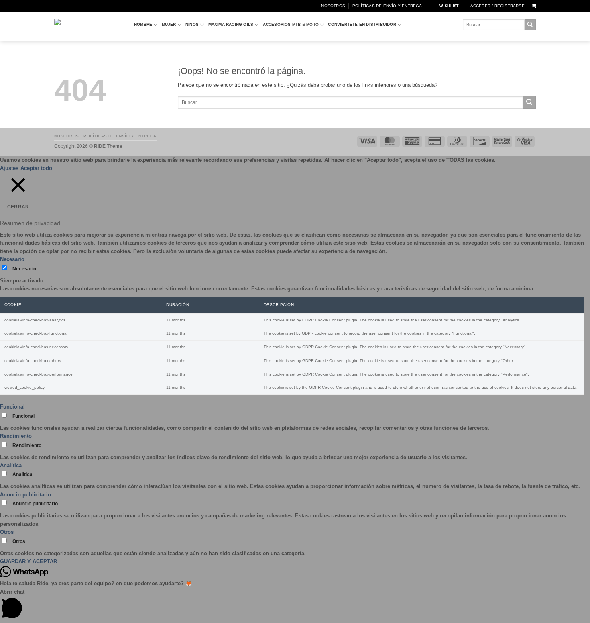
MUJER (169, 24)
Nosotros (333, 6)
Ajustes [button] (9, 168)
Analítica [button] (11, 465)
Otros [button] (7, 532)
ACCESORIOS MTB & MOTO (291, 24)
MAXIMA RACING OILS (231, 24)
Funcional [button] (12, 407)
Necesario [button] (12, 259)
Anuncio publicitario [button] (25, 495)
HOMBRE (143, 24)
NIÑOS (192, 24)
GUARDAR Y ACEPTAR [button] (28, 561)
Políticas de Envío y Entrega (387, 6)
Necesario (24, 268)
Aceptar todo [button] (36, 168)
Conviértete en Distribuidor (362, 24)
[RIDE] (88, 26)
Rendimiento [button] (16, 436)
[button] (497, 6)
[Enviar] (530, 24)
